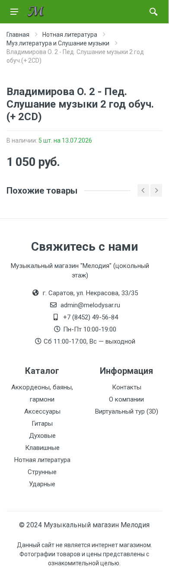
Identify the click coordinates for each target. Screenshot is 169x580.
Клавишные (42, 448)
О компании (126, 399)
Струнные (42, 472)
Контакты (126, 387)
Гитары (42, 423)
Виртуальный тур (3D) (126, 411)
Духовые (42, 436)
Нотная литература (42, 460)
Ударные (42, 484)
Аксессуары (42, 411)
